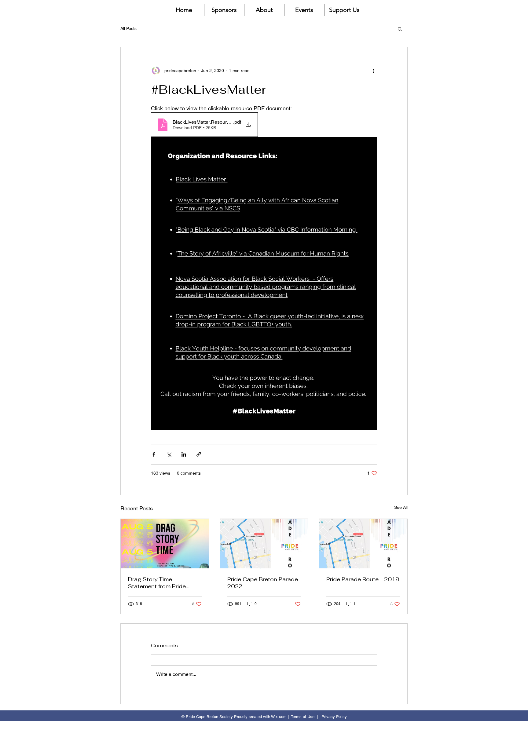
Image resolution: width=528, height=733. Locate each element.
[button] (400, 28)
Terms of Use (302, 716)
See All (401, 507)
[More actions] (373, 70)
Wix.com (279, 716)
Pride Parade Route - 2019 (362, 579)
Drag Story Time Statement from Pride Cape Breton (157, 583)
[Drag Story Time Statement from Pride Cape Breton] (165, 543)
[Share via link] (199, 454)
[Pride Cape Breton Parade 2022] (264, 543)
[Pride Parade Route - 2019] (363, 543)
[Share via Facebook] (154, 454)
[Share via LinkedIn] (184, 454)
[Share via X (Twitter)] (169, 454)
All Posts (128, 28)
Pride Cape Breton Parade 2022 (262, 583)
